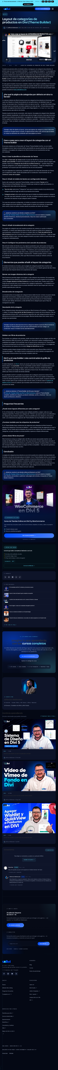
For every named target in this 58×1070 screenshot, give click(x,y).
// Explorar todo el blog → (48, 716)
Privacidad (5, 1053)
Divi (16, 65)
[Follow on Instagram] (8, 973)
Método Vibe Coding (7, 988)
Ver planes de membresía (29, 656)
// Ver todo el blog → (10, 624)
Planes (4, 984)
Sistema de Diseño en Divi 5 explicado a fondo (17, 753)
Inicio (4, 65)
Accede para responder (15, 872)
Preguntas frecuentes (7, 991)
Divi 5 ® (34, 1049)
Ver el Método (28, 4)
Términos (11, 1053)
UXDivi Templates (34, 991)
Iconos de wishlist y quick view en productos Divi (18, 837)
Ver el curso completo (29, 535)
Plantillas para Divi (7, 1013)
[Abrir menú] (52, 8)
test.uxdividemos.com (20, 89)
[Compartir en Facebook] (8, 577)
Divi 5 (17, 364)
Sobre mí (32, 984)
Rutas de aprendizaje (35, 971)
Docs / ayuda (33, 994)
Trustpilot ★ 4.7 (6, 994)
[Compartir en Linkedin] (12, 577)
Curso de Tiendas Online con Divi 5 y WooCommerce (20, 215)
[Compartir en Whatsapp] (16, 577)
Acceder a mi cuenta (29, 859)
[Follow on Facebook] (4, 973)
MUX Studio (32, 988)
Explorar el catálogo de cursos (29, 661)
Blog (10, 65)
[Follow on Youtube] (12, 973)
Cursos (31, 968)
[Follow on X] (16, 973)
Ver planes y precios (15, 925)
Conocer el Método (29, 565)
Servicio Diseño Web (7, 1016)
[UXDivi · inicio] (7, 9)
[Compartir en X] (5, 577)
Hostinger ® (23, 1049)
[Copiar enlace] (19, 577)
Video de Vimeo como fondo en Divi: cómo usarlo (18, 795)
